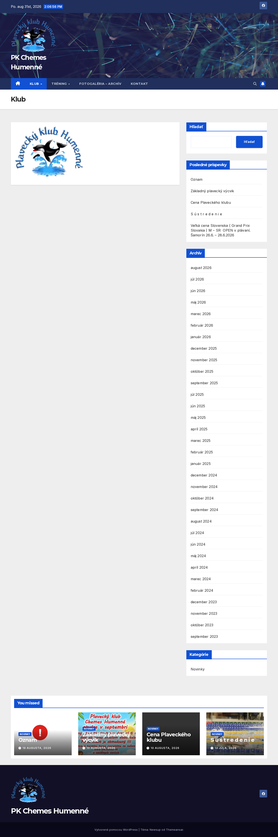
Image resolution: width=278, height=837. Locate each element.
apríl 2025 (199, 429)
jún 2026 (198, 291)
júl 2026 (197, 279)
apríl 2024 (199, 567)
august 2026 (201, 268)
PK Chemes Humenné (49, 810)
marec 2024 (201, 579)
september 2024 (204, 510)
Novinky (198, 669)
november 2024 (204, 486)
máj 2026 (198, 302)
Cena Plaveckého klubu (211, 202)
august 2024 (201, 521)
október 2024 (202, 498)
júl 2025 (197, 394)
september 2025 (204, 383)
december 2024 (204, 475)
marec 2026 (201, 314)
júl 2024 (197, 533)
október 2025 (202, 371)
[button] (255, 84)
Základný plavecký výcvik (212, 191)
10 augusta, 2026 (101, 748)
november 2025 (204, 360)
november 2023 (204, 613)
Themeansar (174, 829)
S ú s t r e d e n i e (206, 214)
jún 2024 (198, 544)
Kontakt (139, 84)
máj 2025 (198, 417)
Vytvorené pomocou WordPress (116, 829)
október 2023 (202, 625)
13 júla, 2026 (226, 748)
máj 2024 (198, 556)
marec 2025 (201, 440)
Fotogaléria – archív (100, 84)
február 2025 (202, 452)
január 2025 (201, 463)
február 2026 (202, 325)
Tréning (59, 84)
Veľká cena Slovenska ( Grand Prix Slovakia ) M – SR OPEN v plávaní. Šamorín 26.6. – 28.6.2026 (221, 230)
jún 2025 (198, 406)
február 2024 (202, 590)
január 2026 (201, 337)
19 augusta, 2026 (37, 748)
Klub (35, 84)
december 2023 (204, 602)
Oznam (197, 179)
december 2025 (204, 348)
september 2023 (204, 636)
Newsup (155, 829)
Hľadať (196, 126)
